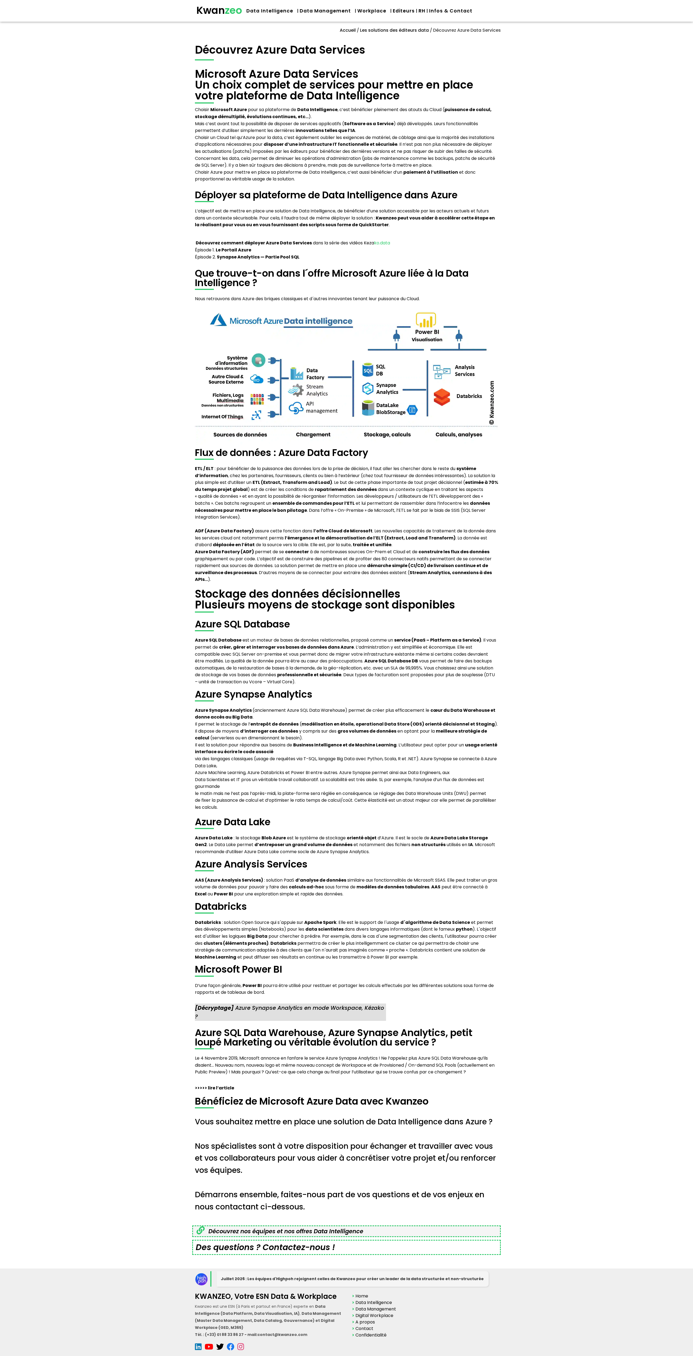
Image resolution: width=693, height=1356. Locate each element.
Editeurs (404, 11)
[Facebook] (232, 1348)
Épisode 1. (223, 250)
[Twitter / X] (221, 1348)
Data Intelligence (269, 11)
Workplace (371, 11)
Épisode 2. (247, 257)
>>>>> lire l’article (214, 1088)
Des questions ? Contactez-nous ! (265, 1247)
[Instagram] (240, 1348)
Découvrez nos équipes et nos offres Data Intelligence (285, 1231)
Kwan (219, 10)
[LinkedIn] (200, 1348)
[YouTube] (210, 1348)
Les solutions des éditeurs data (394, 30)
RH (422, 11)
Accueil (348, 30)
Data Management (325, 11)
